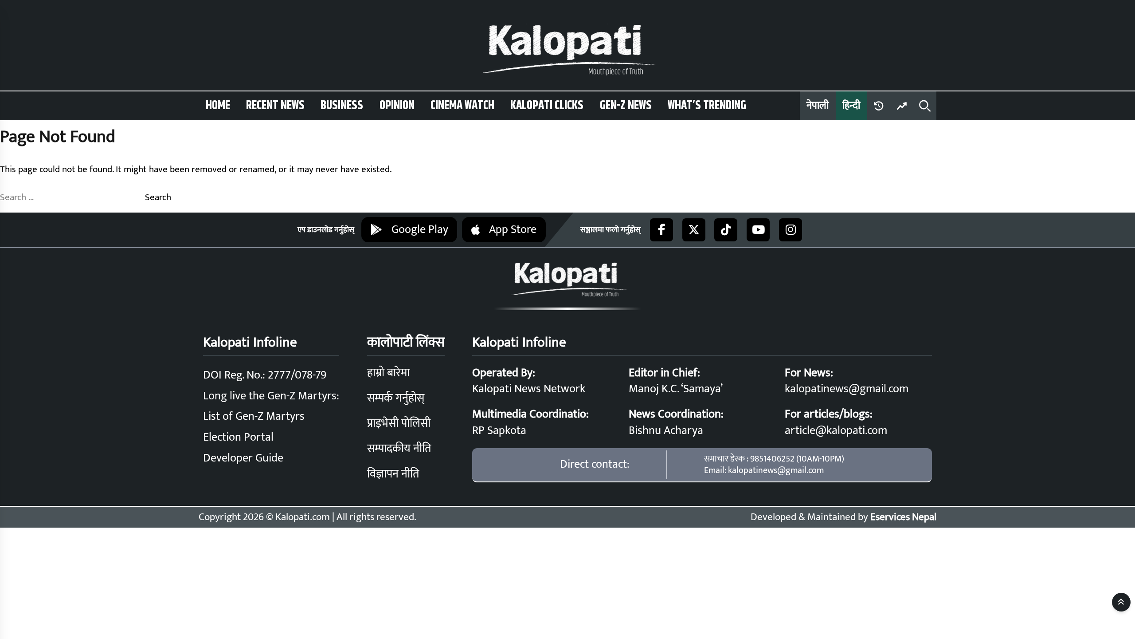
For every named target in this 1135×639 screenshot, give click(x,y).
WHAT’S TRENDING (707, 105)
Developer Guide (243, 458)
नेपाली (817, 105)
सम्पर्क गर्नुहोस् (395, 398)
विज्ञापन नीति (393, 474)
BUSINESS (342, 105)
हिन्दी (851, 105)
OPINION (397, 105)
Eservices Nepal (903, 517)
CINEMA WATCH (462, 105)
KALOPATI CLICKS (546, 105)
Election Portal (238, 437)
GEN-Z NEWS (626, 105)
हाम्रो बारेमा (388, 373)
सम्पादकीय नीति (399, 448)
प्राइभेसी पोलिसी (399, 423)
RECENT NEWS (275, 105)
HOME (218, 105)
